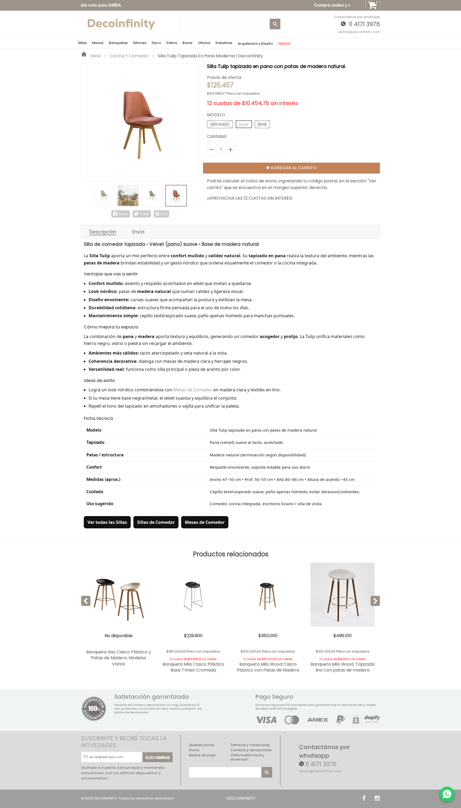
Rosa (244, 124)
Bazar (187, 42)
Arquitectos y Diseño (255, 43)
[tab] (102, 231)
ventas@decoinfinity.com (359, 32)
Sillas (82, 42)
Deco (156, 42)
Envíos (194, 750)
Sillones (139, 42)
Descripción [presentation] (102, 232)
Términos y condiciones (250, 745)
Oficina (204, 42)
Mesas (98, 42)
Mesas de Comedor (192, 390)
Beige (262, 124)
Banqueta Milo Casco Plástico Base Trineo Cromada (193, 667)
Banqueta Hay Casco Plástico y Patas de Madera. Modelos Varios (118, 658)
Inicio (95, 56)
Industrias (224, 42)
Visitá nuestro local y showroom (247, 757)
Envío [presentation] (138, 232)
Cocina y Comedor (129, 56)
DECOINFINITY (105, 798)
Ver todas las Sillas (107, 522)
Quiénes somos (201, 745)
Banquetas (118, 42)
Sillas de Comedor (156, 522)
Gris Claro (220, 124)
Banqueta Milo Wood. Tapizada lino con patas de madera (343, 667)
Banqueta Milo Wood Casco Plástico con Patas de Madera (268, 667)
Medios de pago (202, 755)
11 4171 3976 (364, 24)
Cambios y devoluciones (251, 750)
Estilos (171, 42)
